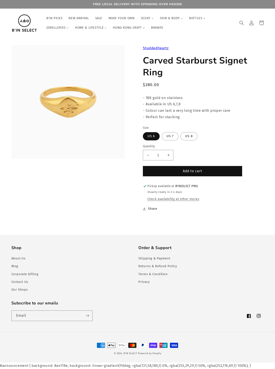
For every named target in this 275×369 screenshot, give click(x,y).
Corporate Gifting (24, 274)
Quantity (149, 146)
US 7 (170, 136)
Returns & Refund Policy (157, 266)
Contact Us (19, 282)
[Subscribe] (87, 315)
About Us (18, 258)
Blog (14, 266)
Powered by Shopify (149, 353)
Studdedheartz (155, 48)
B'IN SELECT (130, 353)
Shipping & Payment (154, 258)
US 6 (151, 136)
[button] (242, 23)
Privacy (144, 282)
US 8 (188, 136)
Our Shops (19, 289)
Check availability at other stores (173, 199)
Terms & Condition (153, 274)
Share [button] (152, 209)
